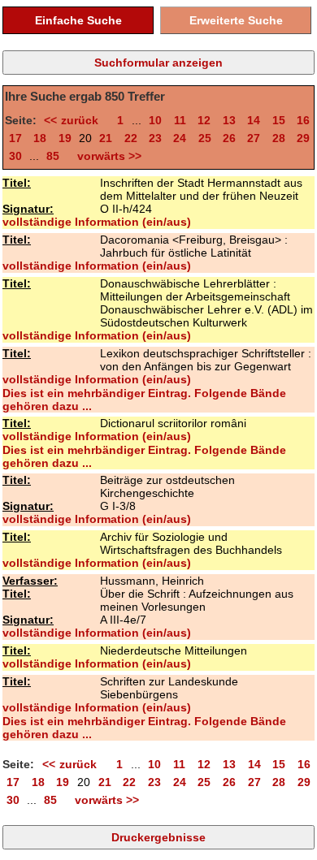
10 (155, 120)
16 (303, 120)
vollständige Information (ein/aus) (96, 221)
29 (303, 138)
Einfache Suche (78, 20)
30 (15, 155)
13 (229, 120)
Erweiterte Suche (236, 20)
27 (253, 138)
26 (229, 138)
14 (253, 120)
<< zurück (74, 120)
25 (204, 138)
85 (52, 155)
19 (65, 138)
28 (278, 138)
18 (39, 138)
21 (105, 138)
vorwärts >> (106, 155)
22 (130, 138)
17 (15, 138)
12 (204, 120)
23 (155, 138)
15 (278, 120)
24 (179, 138)
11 (180, 120)
